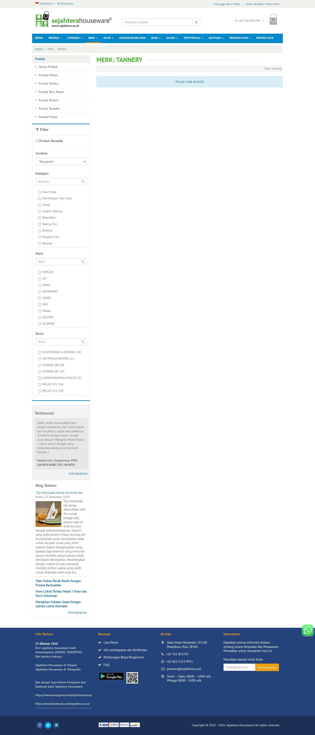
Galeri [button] (171, 38)
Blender (47, 243)
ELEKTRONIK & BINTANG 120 (61, 352)
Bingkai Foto (50, 237)
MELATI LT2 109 (52, 391)
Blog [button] (155, 38)
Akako (46, 285)
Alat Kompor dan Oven (57, 198)
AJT (44, 278)
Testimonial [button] (192, 38)
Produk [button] (54, 38)
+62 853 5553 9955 (179, 661)
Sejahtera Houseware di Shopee (56, 665)
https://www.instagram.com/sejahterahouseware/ (67, 695)
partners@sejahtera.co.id (184, 669)
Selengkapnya (78, 473)
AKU (45, 304)
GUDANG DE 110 (53, 371)
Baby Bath (49, 217)
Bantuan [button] (215, 38)
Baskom (47, 230)
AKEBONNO (50, 291)
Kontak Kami (264, 38)
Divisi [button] (108, 38)
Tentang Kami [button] (239, 38)
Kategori (73, 38)
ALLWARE (48, 323)
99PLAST (48, 272)
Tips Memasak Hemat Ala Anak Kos (59, 493)
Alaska (46, 311)
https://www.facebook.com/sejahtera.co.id (62, 704)
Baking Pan (49, 224)
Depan (39, 38)
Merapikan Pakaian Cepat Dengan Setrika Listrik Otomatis (58, 604)
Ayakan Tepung (52, 211)
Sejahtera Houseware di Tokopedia (58, 669)
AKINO (46, 298)
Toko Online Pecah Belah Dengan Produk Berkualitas (58, 583)
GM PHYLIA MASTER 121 (58, 358)
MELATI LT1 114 (52, 384)
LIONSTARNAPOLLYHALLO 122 (62, 378)
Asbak (46, 205)
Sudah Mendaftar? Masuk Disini (263, 4)
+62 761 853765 (177, 654)
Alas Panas (49, 192)
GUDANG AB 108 (53, 365)
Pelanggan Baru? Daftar (227, 4)
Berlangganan (267, 667)
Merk (92, 38)
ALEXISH (48, 317)
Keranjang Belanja (132, 38)
